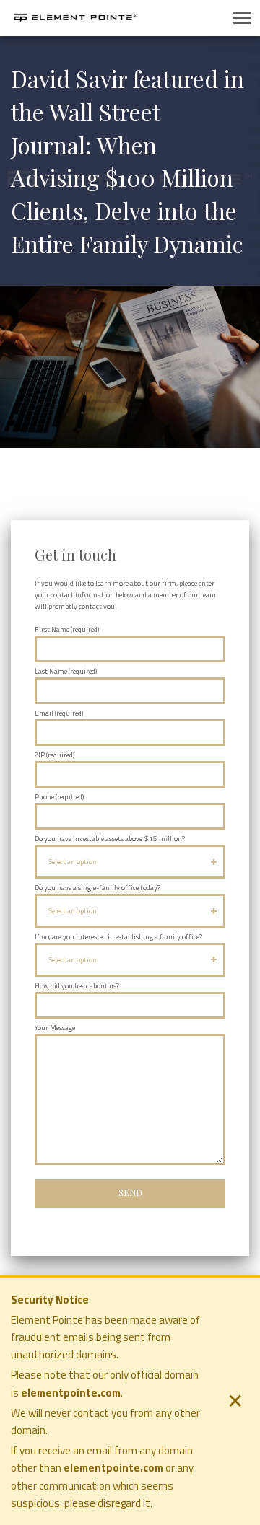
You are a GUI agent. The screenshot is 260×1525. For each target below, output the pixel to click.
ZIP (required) (54, 755)
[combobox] (130, 861)
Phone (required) (59, 796)
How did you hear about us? (77, 985)
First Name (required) (67, 629)
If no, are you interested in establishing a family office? (118, 936)
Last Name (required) (66, 671)
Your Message (55, 1027)
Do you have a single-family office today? (97, 887)
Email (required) (59, 713)
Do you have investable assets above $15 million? (110, 838)
